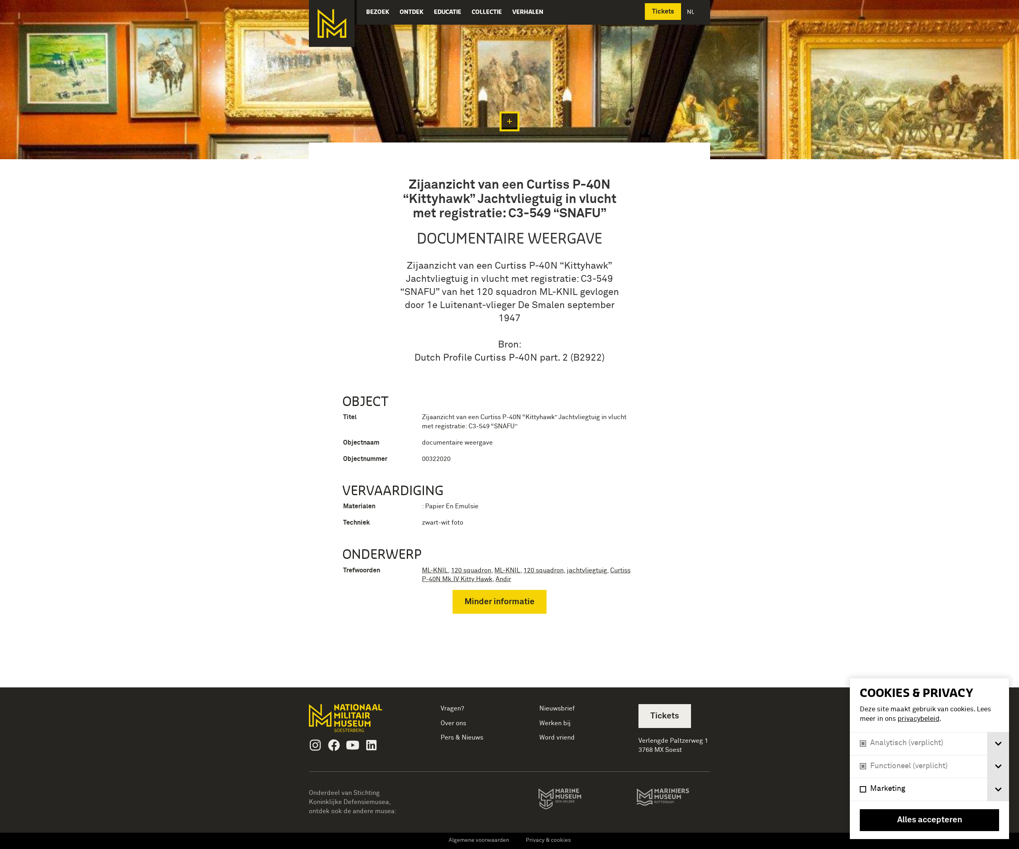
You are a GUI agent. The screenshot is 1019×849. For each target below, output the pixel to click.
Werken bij (555, 723)
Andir (503, 579)
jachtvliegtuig (587, 570)
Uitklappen (509, 121)
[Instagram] (315, 745)
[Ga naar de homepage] (332, 23)
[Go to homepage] (358, 721)
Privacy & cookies (548, 840)
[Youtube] (352, 745)
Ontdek (412, 12)
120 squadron (471, 570)
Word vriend (557, 737)
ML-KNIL (435, 570)
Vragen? (452, 708)
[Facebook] (334, 745)
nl (691, 11)
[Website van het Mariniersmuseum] (673, 800)
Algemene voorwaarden (479, 840)
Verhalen (527, 12)
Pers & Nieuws (462, 737)
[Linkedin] (371, 745)
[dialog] (929, 758)
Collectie (487, 12)
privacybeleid (918, 719)
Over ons (453, 723)
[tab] (998, 743)
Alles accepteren (929, 820)
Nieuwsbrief (557, 708)
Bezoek (377, 12)
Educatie (447, 12)
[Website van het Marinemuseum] (571, 800)
